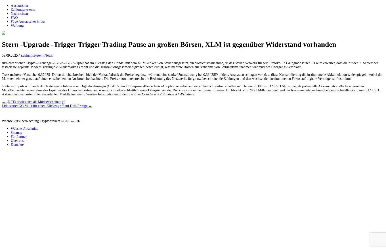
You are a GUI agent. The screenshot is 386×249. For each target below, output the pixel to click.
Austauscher (19, 5)
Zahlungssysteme (23, 9)
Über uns (17, 140)
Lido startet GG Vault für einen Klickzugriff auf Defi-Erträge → (47, 106)
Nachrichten (19, 13)
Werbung (17, 25)
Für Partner (19, 136)
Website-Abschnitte (24, 128)
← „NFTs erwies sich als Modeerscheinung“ (33, 102)
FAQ (14, 17)
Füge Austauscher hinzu (28, 21)
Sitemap (16, 132)
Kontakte (17, 144)
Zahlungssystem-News (37, 55)
